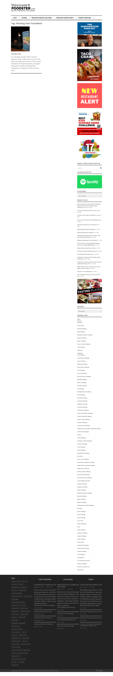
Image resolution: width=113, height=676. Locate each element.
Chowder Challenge (82, 422)
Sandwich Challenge (82, 533)
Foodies (15, 608)
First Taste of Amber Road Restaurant (86, 251)
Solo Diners (16, 641)
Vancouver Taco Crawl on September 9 (87, 215)
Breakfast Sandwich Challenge (85, 335)
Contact (79, 434)
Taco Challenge (81, 554)
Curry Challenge (81, 447)
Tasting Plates (80, 557)
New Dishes (16, 626)
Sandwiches (16, 638)
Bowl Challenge (81, 332)
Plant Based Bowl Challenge (84, 392)
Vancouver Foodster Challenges (41, 18)
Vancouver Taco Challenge (84, 271)
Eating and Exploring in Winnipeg (85, 229)
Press (78, 527)
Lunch (14, 620)
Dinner (15, 599)
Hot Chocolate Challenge (83, 474)
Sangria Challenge (81, 536)
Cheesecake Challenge (83, 410)
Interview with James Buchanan (47, 585)
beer (14, 584)
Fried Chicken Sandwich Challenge (85, 462)
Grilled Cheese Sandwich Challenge (86, 465)
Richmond (22, 635)
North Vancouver (17, 629)
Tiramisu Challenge (82, 563)
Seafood (25, 638)
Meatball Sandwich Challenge (84, 493)
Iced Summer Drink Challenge (84, 477)
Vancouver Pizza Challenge (65, 626)
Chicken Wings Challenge (83, 419)
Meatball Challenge (82, 379)
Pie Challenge (80, 388)
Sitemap (79, 321)
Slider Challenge (81, 539)
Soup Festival (80, 542)
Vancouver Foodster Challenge (21, 650)
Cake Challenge (81, 347)
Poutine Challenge (81, 524)
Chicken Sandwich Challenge (84, 416)
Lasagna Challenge (82, 484)
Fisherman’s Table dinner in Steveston (86, 224)
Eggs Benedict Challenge (83, 453)
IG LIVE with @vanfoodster (83, 481)
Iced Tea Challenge (82, 373)
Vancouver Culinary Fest (83, 566)
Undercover (16, 54)
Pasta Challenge (81, 514)
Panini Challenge (81, 511)
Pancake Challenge (82, 385)
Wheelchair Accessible (19, 659)
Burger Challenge (81, 341)
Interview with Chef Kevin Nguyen (44, 605)
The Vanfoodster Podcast (83, 560)
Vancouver (16, 647)
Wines (21, 662)
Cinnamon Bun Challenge (83, 425)
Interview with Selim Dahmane (43, 624)
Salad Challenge (81, 530)
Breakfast (15, 587)
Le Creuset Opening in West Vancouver (87, 210)
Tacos (24, 641)
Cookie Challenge (81, 438)
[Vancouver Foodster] (23, 10)
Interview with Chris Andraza (43, 618)
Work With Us (80, 570)
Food (22, 605)
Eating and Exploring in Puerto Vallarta (86, 240)
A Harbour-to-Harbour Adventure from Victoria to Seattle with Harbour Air (94, 625)
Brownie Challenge (82, 338)
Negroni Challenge (81, 502)
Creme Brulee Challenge (83, 358)
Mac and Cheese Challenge (84, 376)
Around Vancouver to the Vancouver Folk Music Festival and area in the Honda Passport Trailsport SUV (89, 205)
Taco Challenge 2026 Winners (84, 254)
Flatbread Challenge (82, 364)
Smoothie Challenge (82, 401)
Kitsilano (22, 617)
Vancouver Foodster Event (20, 653)
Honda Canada (25, 611)
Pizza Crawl (80, 520)
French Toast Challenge (83, 459)
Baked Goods (16, 581)
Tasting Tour (25, 644)
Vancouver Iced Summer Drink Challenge (87, 220)
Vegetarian (16, 656)
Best (21, 584)
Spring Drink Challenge (83, 545)
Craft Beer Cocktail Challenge (84, 441)
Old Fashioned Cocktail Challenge (85, 505)
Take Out (15, 644)
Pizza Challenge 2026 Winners (66, 620)
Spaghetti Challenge (82, 404)
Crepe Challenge (81, 361)
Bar (25, 581)
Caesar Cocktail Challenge (83, 344)
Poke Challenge (81, 395)
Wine (14, 662)
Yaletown (15, 665)
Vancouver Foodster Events (65, 18)
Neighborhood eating (18, 623)
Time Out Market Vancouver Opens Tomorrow (88, 274)
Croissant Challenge (82, 444)
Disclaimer (79, 322)
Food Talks (80, 456)
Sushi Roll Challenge (82, 407)
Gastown (15, 611)
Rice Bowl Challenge (82, 398)
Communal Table (17, 596)
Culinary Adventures (84, 18)
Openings (79, 508)
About (78, 319)
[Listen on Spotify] (89, 188)
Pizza (14, 635)
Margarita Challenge (82, 487)
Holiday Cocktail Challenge (83, 471)
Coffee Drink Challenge (83, 431)
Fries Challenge (81, 370)
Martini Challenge (81, 490)
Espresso (15, 605)
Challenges (80, 353)
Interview (24, 614)
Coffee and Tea (17, 593)
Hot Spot (15, 614)
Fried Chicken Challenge (83, 367)
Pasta (24, 632)
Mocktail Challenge (82, 496)
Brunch (24, 587)
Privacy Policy (80, 325)
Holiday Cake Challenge (83, 468)
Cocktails (22, 590)
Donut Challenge (81, 450)
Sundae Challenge (81, 551)
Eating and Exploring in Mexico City (85, 248)
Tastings (24, 18)
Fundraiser (24, 608)
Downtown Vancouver (18, 602)
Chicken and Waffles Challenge (85, 413)
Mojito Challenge (81, 499)
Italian (14, 617)
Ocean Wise (16, 632)
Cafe (14, 590)
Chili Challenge (81, 355)
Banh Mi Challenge (82, 328)
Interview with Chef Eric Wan (43, 612)
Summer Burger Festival (83, 548)
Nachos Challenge (81, 382)
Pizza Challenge (81, 517)
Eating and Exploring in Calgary (85, 232)
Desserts (27, 596)
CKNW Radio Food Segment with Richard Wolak (89, 428)
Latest (15, 18)
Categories (80, 350)
